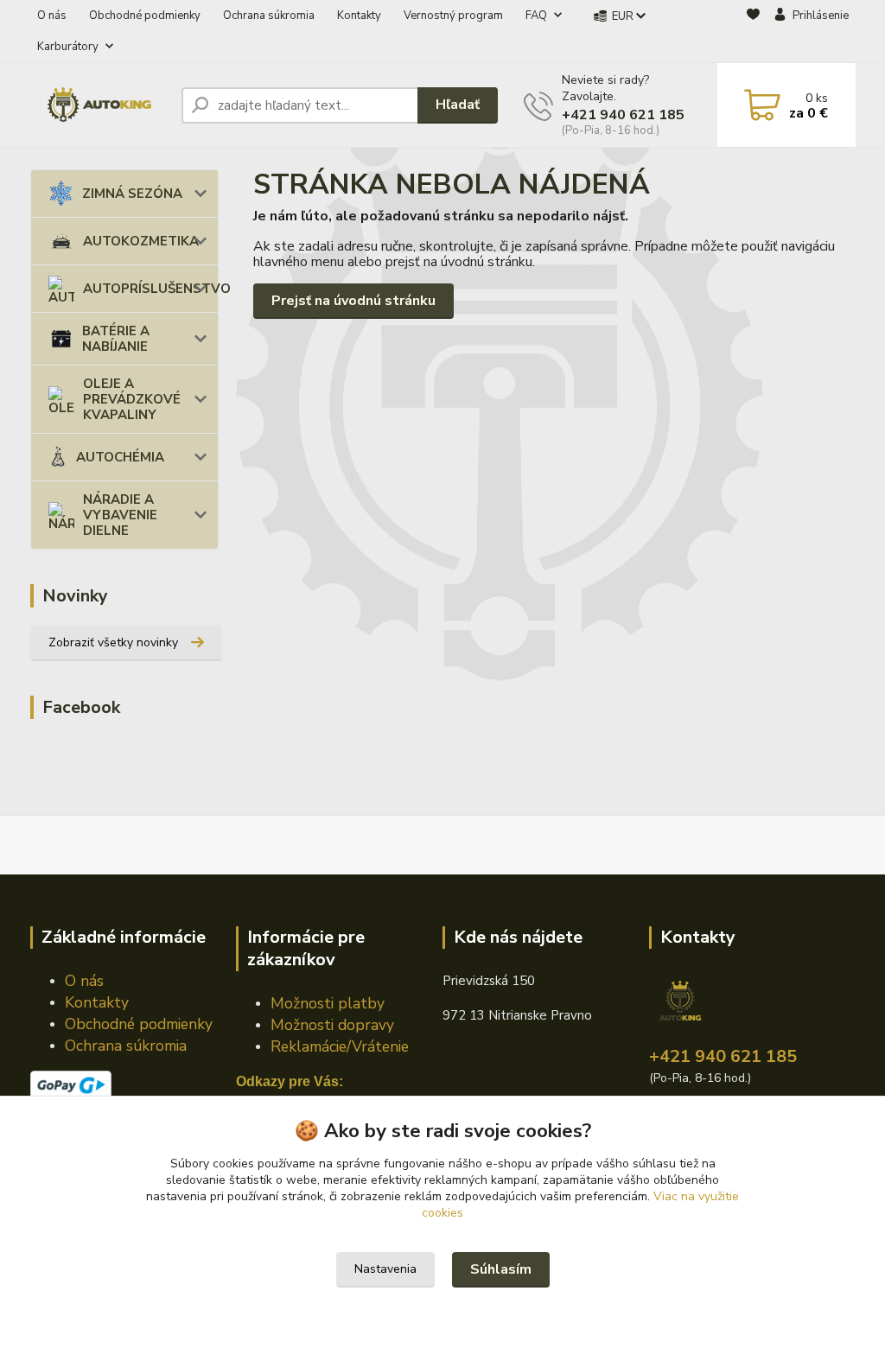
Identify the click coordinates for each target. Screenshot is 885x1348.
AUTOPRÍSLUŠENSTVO (151, 288)
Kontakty (359, 15)
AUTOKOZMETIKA (141, 241)
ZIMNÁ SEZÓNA (132, 193)
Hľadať (458, 104)
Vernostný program (453, 15)
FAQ (536, 15)
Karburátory (68, 46)
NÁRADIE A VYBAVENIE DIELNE (120, 515)
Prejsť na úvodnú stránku (353, 300)
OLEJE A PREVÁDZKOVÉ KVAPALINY (132, 399)
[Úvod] (99, 105)
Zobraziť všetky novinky (113, 642)
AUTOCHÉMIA (120, 457)
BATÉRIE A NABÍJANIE (116, 338)
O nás (52, 15)
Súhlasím (501, 1269)
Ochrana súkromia (269, 15)
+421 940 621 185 (623, 114)
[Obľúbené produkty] (753, 32)
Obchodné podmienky (145, 15)
